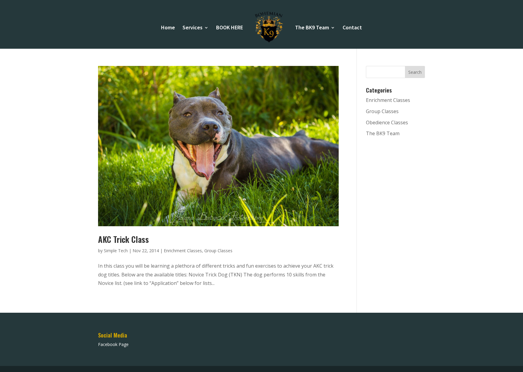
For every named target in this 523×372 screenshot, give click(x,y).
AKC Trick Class (123, 239)
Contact (352, 28)
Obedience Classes (387, 122)
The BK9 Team (312, 28)
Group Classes (218, 250)
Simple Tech (116, 250)
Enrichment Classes (183, 250)
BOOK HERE (229, 28)
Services (192, 28)
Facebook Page (113, 344)
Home (168, 28)
